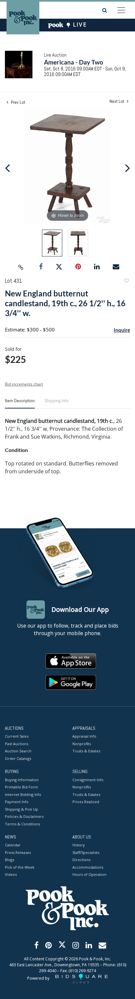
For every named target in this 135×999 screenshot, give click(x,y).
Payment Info (17, 801)
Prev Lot (17, 102)
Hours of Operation (89, 874)
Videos (11, 874)
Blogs (9, 859)
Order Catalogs (18, 758)
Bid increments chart (24, 384)
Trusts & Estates (86, 750)
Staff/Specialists (85, 852)
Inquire (122, 330)
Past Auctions (16, 743)
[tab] (20, 403)
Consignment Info (88, 779)
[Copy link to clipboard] (21, 267)
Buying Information (22, 779)
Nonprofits (81, 743)
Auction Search (18, 750)
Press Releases (18, 852)
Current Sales (17, 736)
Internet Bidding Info (23, 794)
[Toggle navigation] (121, 10)
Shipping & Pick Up (21, 809)
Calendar (13, 844)
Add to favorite (126, 281)
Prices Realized (85, 801)
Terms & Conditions (22, 823)
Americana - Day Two (73, 62)
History (78, 844)
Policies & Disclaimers (24, 816)
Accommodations (87, 867)
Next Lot (117, 101)
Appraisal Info (84, 736)
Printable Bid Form (21, 786)
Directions (81, 859)
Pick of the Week (19, 867)
